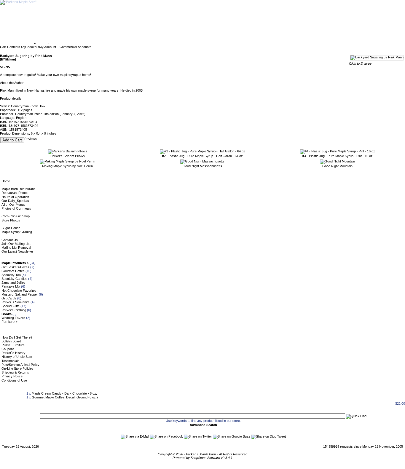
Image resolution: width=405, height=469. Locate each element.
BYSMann (57, 43)
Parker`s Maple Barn (17, 43)
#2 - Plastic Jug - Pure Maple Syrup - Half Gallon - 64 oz (202, 156)
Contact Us (9, 240)
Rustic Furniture (13, 345)
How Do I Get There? (16, 337)
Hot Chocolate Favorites (18, 290)
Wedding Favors (13, 318)
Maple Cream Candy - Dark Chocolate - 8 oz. (64, 393)
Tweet (281, 436)
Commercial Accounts (75, 47)
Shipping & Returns (15, 372)
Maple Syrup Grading (16, 232)
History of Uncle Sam (16, 356)
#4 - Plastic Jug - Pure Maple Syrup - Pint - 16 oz (337, 156)
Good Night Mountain (337, 166)
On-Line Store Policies (17, 368)
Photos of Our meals (16, 208)
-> (15, 263)
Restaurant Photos (14, 192)
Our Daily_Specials (15, 200)
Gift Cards (8, 298)
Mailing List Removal (16, 247)
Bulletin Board (11, 341)
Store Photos (10, 220)
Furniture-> (9, 321)
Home (5, 181)
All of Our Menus (13, 204)
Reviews (30, 139)
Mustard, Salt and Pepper (19, 294)
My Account (47, 47)
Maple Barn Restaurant (18, 189)
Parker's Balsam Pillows (67, 156)
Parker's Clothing (13, 310)
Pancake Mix (10, 286)
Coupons (8, 349)
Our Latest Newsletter (17, 251)
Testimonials (10, 361)
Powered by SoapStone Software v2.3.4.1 (202, 458)
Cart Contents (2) (12, 47)
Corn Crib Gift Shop (15, 216)
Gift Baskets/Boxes (15, 267)
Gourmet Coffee (13, 271)
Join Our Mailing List (16, 243)
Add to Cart (12, 140)
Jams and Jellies (13, 282)
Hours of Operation (15, 197)
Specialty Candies (14, 278)
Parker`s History (13, 353)
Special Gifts (10, 306)
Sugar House (10, 228)
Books (41, 43)
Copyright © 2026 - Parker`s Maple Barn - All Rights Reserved (202, 454)
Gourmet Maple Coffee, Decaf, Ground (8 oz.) (65, 397)
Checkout (32, 47)
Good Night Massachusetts (202, 166)
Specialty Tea (11, 275)
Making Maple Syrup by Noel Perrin (67, 166)
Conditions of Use (14, 380)
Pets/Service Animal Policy (20, 364)
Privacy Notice (12, 376)
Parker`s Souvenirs (15, 302)
